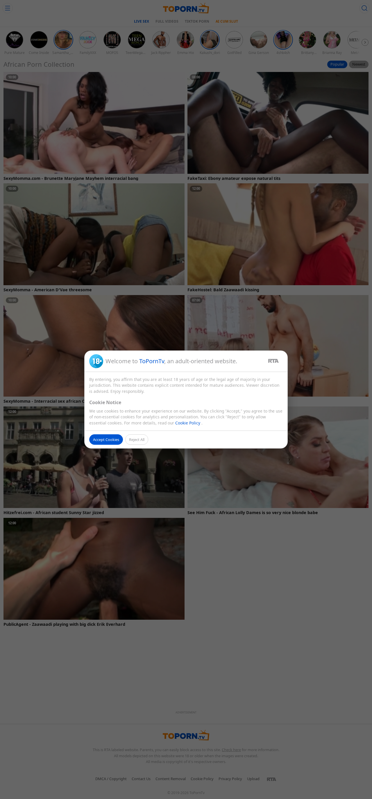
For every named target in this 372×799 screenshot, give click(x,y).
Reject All (136, 439)
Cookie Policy (188, 423)
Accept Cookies (106, 439)
